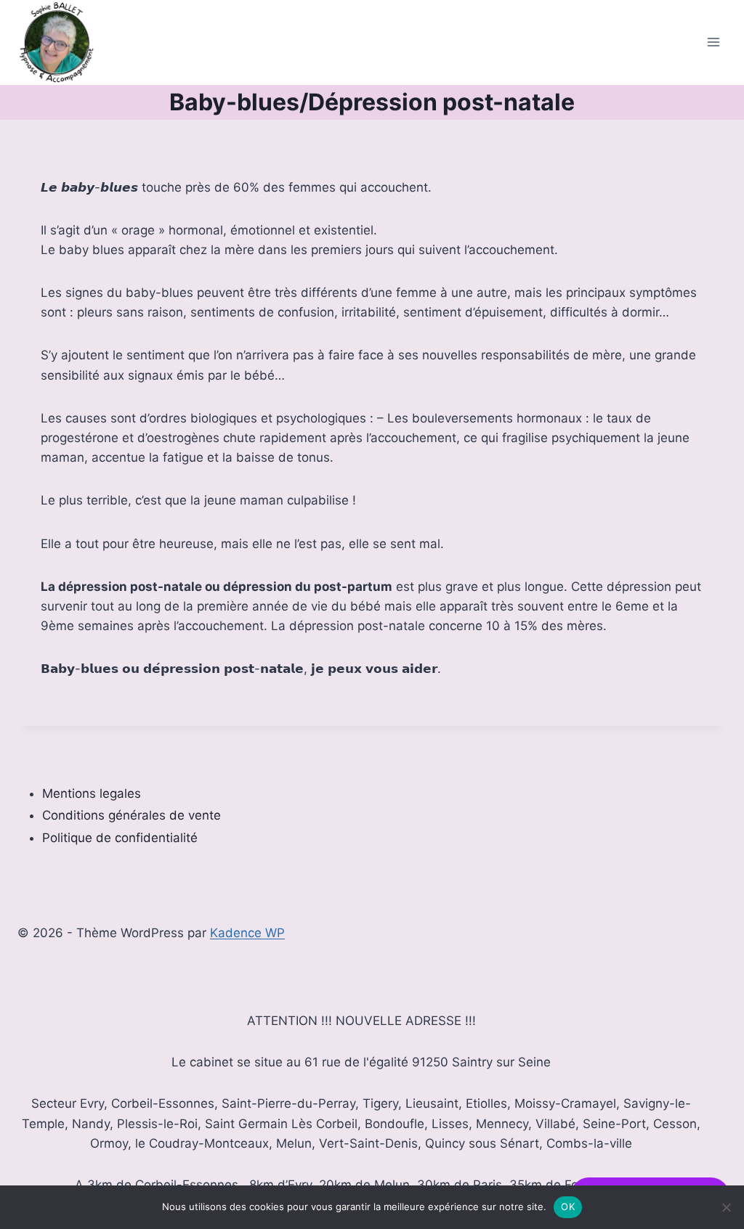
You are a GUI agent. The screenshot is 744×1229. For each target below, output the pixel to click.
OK (568, 1206)
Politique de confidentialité (120, 837)
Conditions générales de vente (131, 815)
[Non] (726, 1207)
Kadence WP (247, 933)
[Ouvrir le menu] (713, 42)
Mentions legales (91, 793)
